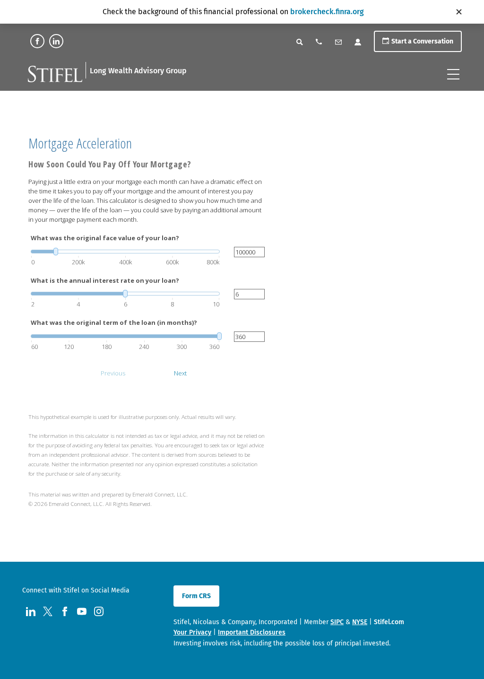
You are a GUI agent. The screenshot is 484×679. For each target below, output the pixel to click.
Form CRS (196, 596)
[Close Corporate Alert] (459, 12)
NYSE (359, 622)
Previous (113, 373)
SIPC (337, 622)
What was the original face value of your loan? (105, 238)
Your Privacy (192, 632)
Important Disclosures (251, 632)
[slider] (125, 251)
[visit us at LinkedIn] (56, 41)
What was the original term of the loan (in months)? (114, 322)
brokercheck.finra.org (327, 11)
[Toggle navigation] (453, 74)
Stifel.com (389, 622)
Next (180, 373)
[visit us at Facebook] (37, 41)
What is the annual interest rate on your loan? (105, 280)
